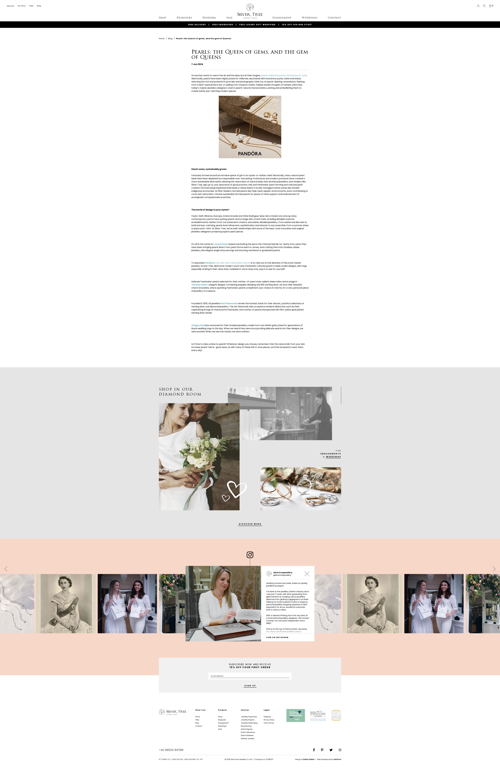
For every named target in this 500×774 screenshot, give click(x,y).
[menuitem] (10, 5)
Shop (220, 717)
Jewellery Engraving (249, 717)
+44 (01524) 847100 (171, 749)
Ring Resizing (246, 726)
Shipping (267, 717)
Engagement (223, 723)
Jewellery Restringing (249, 723)
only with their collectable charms (227, 262)
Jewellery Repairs (247, 720)
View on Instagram (277, 637)
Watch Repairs (247, 729)
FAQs (197, 720)
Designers (222, 720)
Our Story (22, 6)
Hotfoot (337, 759)
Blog (170, 38)
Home (162, 38)
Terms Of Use (269, 723)
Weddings (222, 726)
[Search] (484, 6)
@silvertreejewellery (282, 575)
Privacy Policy (269, 720)
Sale (220, 729)
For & (331, 453)
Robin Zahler (309, 759)
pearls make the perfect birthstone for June (284, 75)
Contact (198, 726)
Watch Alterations (248, 732)
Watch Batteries (247, 735)
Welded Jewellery (248, 738)
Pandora (209, 17)
